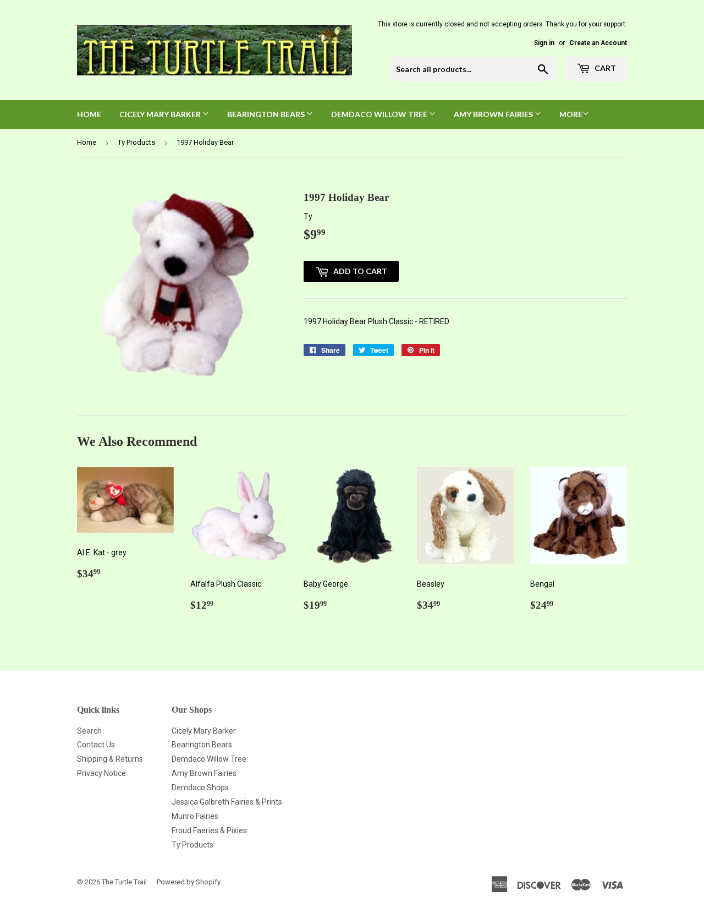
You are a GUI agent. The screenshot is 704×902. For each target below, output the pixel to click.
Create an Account (598, 43)
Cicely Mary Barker (160, 114)
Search (89, 730)
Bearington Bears (266, 114)
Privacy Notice (101, 773)
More (570, 114)
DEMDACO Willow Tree (380, 114)
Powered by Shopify (189, 882)
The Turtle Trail (124, 882)
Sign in (544, 43)
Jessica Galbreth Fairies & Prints (227, 801)
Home (89, 114)
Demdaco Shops (200, 787)
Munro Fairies (195, 816)
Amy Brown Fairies (494, 114)
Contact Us (96, 744)
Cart (604, 68)
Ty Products (136, 142)
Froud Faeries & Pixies (209, 830)
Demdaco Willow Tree (209, 759)
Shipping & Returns (110, 759)
